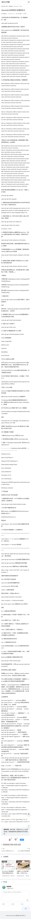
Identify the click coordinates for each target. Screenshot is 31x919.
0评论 (25, 13)
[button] (29, 868)
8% (28, 825)
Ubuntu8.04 (16, 6)
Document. (12, 915)
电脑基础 (11, 6)
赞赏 (22, 839)
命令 (12, 844)
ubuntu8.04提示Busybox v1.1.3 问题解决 (8, 850)
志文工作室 (24, 829)
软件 (15, 844)
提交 (26, 908)
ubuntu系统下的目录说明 (24, 850)
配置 (19, 844)
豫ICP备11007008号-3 (21, 915)
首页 (7, 6)
